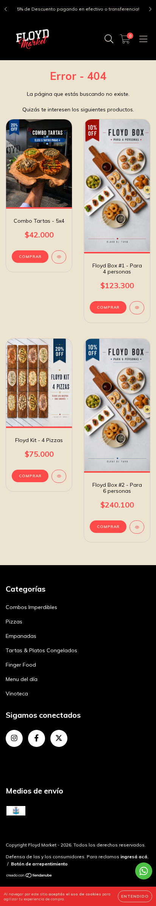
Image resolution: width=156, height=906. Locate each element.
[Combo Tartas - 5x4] (58, 257)
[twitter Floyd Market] (58, 738)
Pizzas (14, 621)
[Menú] (143, 39)
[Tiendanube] (29, 876)
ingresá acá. (134, 856)
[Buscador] (109, 39)
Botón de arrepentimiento (39, 864)
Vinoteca (17, 693)
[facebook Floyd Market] (36, 738)
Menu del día (21, 679)
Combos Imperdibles (31, 607)
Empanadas (21, 636)
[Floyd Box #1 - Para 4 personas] (136, 307)
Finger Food (21, 664)
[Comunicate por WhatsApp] (143, 870)
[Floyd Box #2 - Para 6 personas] (136, 527)
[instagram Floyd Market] (14, 738)
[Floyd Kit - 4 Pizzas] (58, 476)
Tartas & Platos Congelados (41, 650)
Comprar (108, 307)
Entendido (135, 896)
